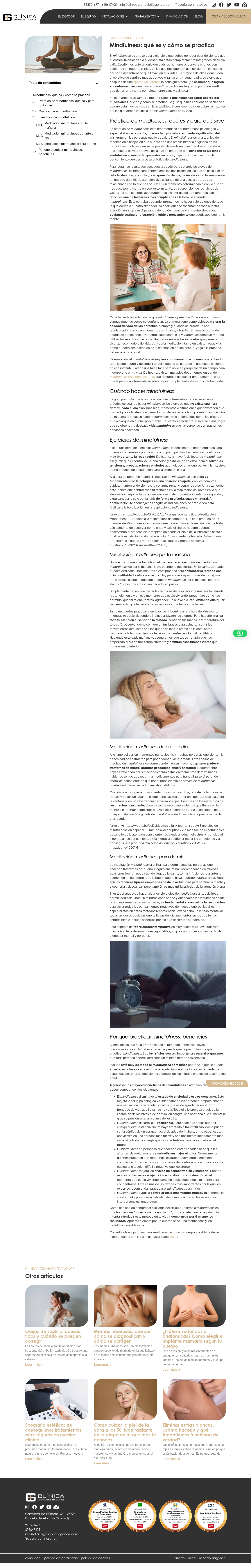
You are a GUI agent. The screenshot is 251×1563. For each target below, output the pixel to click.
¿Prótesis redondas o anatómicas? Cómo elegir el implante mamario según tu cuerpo (193, 1339)
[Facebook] (221, 5)
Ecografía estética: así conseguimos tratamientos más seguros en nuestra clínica (53, 1432)
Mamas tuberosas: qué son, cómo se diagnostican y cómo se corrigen (123, 1336)
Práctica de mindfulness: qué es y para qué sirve (66, 103)
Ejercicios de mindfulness (57, 117)
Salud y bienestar (126, 38)
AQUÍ (173, 1236)
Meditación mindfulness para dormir (70, 143)
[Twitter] (229, 5)
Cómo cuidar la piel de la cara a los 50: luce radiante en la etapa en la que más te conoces (125, 1432)
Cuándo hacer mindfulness (58, 111)
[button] (115, 16)
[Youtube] (237, 5)
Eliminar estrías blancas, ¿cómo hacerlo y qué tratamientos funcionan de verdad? (191, 1432)
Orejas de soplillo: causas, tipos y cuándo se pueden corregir (53, 1336)
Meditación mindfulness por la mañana (66, 125)
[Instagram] (213, 5)
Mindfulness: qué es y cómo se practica (61, 95)
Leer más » (34, 1364)
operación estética (146, 82)
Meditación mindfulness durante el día (69, 135)
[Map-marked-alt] (244, 5)
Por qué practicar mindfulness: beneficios (61, 152)
